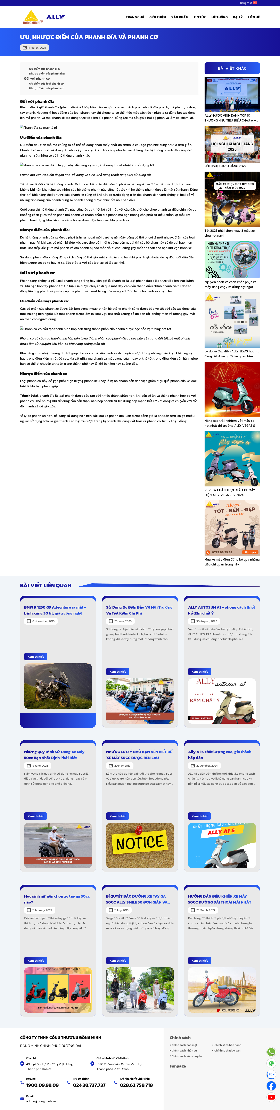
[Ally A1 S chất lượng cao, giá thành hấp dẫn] (222, 845)
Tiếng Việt (246, 3)
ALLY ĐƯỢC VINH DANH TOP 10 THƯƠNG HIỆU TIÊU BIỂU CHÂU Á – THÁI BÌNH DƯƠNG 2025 (230, 118)
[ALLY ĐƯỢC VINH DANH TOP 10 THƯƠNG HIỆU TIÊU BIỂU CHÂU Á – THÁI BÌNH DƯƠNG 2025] (232, 94)
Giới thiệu (157, 17)
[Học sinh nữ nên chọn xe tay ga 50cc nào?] (58, 989)
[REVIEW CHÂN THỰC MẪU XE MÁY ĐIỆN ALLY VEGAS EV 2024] (232, 458)
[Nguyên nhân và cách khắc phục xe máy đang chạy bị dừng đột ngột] (232, 259)
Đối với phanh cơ (37, 78)
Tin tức (200, 17)
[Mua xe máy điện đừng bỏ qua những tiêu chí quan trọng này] (232, 527)
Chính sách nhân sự (184, 1050)
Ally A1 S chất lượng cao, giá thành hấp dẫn (219, 755)
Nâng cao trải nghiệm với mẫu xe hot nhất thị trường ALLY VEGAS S (230, 423)
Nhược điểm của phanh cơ (46, 88)
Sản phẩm (179, 17)
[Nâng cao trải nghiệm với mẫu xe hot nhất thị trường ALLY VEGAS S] (232, 388)
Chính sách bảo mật (184, 1045)
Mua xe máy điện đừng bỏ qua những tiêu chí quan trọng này (232, 562)
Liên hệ (254, 17)
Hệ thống (220, 17)
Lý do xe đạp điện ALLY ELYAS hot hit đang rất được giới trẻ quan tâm (232, 354)
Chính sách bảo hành (227, 1045)
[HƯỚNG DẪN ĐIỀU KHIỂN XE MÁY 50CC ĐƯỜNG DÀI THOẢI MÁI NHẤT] (222, 989)
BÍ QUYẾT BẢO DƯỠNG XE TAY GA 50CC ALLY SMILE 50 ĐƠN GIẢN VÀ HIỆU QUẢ (136, 899)
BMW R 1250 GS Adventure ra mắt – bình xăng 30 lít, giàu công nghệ (55, 610)
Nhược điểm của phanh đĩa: (47, 73)
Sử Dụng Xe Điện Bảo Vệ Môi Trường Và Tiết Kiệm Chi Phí (139, 610)
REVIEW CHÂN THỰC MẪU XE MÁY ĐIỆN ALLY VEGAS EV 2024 (230, 492)
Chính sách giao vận (227, 1050)
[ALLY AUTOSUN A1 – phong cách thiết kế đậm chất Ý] (222, 700)
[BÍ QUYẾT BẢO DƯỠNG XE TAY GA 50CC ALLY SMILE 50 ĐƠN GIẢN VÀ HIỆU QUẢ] (140, 989)
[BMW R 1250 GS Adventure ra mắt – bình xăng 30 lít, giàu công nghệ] (58, 685)
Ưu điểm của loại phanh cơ (46, 83)
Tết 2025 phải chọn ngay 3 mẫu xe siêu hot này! (230, 233)
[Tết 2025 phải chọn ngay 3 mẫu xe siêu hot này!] (232, 198)
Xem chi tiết (36, 656)
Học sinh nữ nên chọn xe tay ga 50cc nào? (57, 899)
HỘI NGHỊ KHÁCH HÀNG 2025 (225, 166)
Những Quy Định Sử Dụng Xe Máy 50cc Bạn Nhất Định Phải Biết (54, 755)
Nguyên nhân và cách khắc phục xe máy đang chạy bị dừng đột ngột (230, 284)
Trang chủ (135, 17)
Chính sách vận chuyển (187, 1056)
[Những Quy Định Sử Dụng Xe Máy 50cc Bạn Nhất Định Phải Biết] (58, 845)
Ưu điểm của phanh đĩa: (44, 69)
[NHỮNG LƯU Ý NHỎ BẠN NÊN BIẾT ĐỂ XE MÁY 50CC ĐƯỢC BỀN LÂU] (140, 845)
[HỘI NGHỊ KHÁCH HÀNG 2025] (232, 143)
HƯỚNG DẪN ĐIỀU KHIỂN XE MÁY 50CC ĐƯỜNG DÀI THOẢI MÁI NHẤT (219, 899)
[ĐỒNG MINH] (44, 17)
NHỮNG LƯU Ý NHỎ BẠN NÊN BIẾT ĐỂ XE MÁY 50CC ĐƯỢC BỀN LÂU (139, 755)
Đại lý (238, 17)
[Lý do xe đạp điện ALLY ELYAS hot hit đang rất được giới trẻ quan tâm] (232, 319)
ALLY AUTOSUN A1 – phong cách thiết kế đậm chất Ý (221, 610)
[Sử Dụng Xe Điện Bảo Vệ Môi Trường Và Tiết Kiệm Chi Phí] (140, 700)
